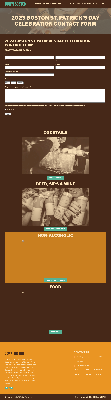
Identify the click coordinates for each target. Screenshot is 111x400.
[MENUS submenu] (98, 3)
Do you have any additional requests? (18, 87)
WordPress (103, 397)
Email (7, 64)
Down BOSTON (15, 4)
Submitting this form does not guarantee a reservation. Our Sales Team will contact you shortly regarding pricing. (46, 106)
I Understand (10, 109)
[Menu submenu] (81, 374)
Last (57, 60)
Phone (58, 64)
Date (7, 79)
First (6, 60)
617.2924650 (80, 361)
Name (7, 54)
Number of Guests (12, 72)
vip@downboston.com (83, 366)
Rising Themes (93, 397)
